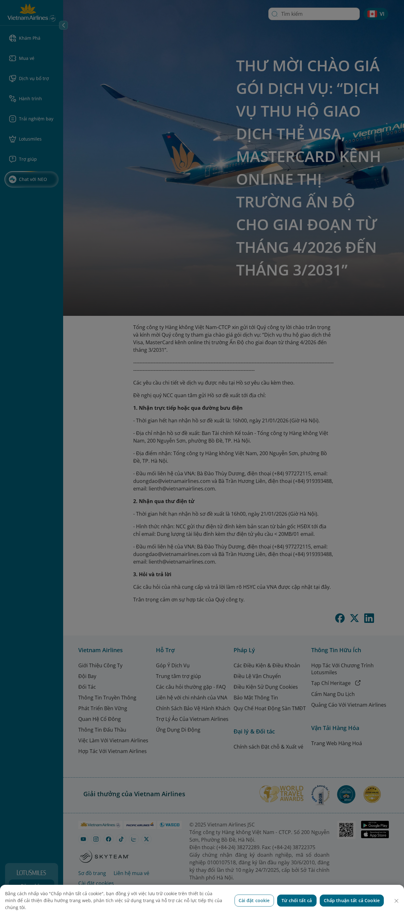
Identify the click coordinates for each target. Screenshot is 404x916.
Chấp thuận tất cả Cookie (352, 900)
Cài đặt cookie (254, 900)
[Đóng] (396, 900)
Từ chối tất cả (297, 900)
